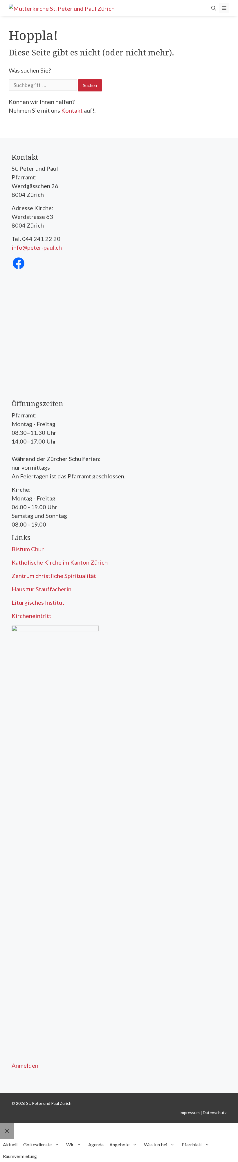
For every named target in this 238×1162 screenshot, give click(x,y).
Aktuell (10, 1144)
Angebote (119, 1144)
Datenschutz (214, 1112)
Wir (70, 1144)
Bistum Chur (28, 548)
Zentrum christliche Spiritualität (54, 575)
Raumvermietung (20, 1156)
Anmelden (25, 1065)
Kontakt (72, 110)
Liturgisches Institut (38, 602)
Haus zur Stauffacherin (41, 588)
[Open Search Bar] (213, 8)
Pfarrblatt (192, 1144)
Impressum (189, 1112)
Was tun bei (155, 1144)
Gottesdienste (37, 1144)
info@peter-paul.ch (37, 247)
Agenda (96, 1144)
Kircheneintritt (31, 615)
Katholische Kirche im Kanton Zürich (60, 562)
